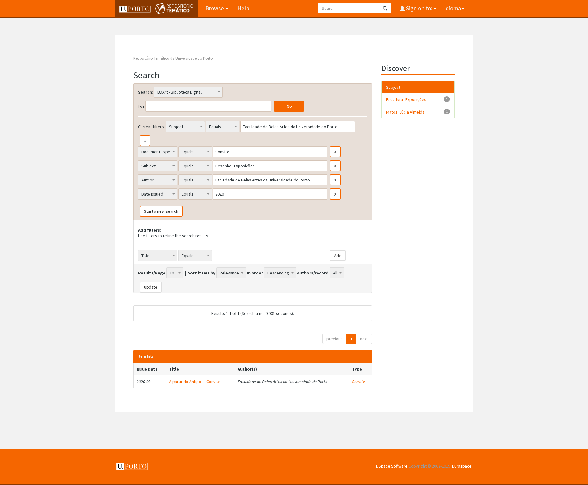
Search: (145, 92)
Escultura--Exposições (406, 99)
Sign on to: (419, 8)
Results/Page (151, 273)
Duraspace (462, 466)
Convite (358, 381)
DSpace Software (392, 466)
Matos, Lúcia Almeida (405, 112)
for (141, 106)
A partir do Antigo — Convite (195, 381)
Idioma (452, 8)
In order (255, 273)
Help (243, 8)
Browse (215, 8)
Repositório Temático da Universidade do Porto (173, 58)
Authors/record (313, 273)
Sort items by (201, 273)
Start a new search (161, 211)
